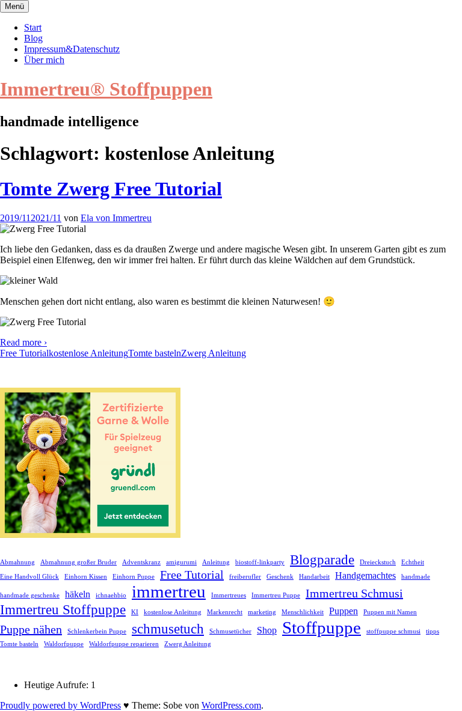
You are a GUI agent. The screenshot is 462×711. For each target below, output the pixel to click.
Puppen (343, 611)
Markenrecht (224, 612)
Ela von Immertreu (116, 218)
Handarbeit (314, 576)
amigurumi (181, 562)
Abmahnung (17, 562)
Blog (33, 38)
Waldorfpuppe (64, 644)
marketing (262, 612)
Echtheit (412, 562)
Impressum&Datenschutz (72, 49)
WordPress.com (231, 705)
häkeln (77, 594)
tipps (432, 631)
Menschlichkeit (303, 612)
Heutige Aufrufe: (57, 685)
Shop (267, 630)
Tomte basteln (154, 353)
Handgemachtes (365, 575)
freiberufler (245, 576)
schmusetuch (168, 628)
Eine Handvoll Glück (29, 576)
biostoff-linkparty (260, 562)
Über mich (44, 60)
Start (33, 27)
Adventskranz (141, 562)
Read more (23, 342)
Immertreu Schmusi (354, 593)
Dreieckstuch (378, 562)
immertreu (169, 591)
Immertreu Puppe (275, 595)
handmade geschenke (30, 595)
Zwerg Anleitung (213, 353)
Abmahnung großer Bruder (78, 562)
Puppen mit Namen (390, 612)
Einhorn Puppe (133, 576)
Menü (14, 6)
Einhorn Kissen (85, 576)
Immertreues (228, 595)
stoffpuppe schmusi (393, 631)
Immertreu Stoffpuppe (63, 609)
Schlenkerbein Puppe (96, 631)
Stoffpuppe (321, 627)
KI (134, 612)
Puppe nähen (31, 629)
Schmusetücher (230, 631)
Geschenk (280, 576)
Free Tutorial (24, 353)
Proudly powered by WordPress (60, 705)
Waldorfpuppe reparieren (124, 644)
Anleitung (216, 562)
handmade (415, 576)
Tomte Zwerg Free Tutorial (111, 189)
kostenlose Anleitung (88, 353)
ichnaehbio (111, 595)
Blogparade (322, 559)
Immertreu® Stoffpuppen (106, 89)
